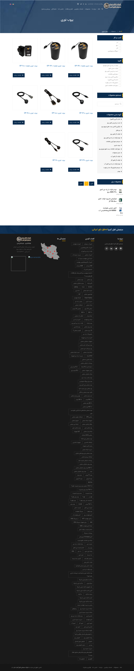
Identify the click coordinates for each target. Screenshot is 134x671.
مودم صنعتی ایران (76, 428)
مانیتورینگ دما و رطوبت (111, 83)
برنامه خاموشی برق (88, 638)
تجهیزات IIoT (77, 432)
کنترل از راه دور (76, 320)
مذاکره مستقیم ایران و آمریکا (85, 580)
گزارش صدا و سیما (76, 559)
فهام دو (90, 497)
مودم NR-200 (89, 400)
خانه (99, 9)
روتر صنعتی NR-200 (87, 407)
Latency (76, 287)
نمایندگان (53, 9)
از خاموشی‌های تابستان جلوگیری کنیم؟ (83, 634)
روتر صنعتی (89, 280)
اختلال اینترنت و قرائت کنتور (85, 530)
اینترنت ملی (89, 544)
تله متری (77, 291)
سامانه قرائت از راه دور (78, 544)
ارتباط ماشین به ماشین (87, 360)
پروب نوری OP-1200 (30, 113)
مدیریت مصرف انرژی (77, 620)
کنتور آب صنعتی (88, 255)
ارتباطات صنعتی (79, 305)
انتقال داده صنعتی (79, 316)
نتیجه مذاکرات (88, 594)
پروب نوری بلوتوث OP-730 (56, 66)
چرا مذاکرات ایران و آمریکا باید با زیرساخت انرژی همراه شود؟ (81, 574)
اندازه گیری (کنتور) (113, 80)
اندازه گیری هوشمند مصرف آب (85, 259)
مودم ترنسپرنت (88, 493)
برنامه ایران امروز (88, 551)
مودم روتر (79, 475)
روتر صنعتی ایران (88, 428)
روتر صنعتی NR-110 (87, 403)
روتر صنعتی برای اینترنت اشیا (85, 389)
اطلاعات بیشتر (73, 75)
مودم (119, 171)
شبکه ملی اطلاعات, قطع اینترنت (84, 540)
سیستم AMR (80, 266)
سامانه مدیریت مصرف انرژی (85, 612)
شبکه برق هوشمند (88, 320)
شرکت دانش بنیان (88, 562)
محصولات (87, 9)
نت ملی (79, 551)
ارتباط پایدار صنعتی (87, 352)
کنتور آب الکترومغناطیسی (86, 248)
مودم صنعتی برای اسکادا (86, 439)
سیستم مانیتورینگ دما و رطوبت (111, 168)
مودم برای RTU (74, 370)
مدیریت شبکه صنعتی (87, 450)
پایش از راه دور (78, 301)
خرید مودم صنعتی (88, 396)
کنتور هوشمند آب (76, 515)
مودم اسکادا (89, 323)
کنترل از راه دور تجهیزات (86, 338)
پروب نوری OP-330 (86, 160)
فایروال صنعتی (75, 421)
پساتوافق (74, 609)
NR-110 (83, 312)
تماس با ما (61, 9)
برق (117, 45)
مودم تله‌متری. (77, 327)
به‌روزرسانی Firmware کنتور (85, 537)
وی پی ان (90, 548)
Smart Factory (88, 298)
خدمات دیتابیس (78, 9)
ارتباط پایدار (89, 316)
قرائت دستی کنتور (113, 68)
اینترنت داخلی (77, 508)
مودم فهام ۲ (89, 511)
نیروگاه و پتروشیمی (113, 51)
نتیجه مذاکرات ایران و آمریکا (85, 601)
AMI (91, 522)
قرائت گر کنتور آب (115, 156)
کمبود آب (73, 623)
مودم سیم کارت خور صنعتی (86, 345)
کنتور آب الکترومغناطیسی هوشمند (84, 262)
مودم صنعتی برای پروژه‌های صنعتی (84, 453)
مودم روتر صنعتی (88, 327)
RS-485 (90, 482)
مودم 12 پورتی (79, 479)
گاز (117, 48)
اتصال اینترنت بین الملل (78, 548)
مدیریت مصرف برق (87, 649)
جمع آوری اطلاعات (113, 74)
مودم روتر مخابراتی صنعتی (80, 471)
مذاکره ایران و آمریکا (78, 583)
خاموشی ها (82, 659)
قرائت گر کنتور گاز (115, 160)
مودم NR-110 (79, 400)
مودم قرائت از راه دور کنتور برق (112, 138)
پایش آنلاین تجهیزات (87, 446)
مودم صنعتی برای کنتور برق (86, 385)
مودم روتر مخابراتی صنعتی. (86, 464)
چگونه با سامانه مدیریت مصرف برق (84, 631)
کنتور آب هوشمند (77, 244)
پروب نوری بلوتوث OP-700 (28, 66)
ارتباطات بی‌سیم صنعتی (87, 457)
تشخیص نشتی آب (88, 269)
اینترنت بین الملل (88, 508)
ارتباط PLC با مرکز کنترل (86, 367)
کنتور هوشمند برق (88, 515)
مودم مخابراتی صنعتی (78, 283)
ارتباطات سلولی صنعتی (77, 417)
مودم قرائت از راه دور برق (77, 616)
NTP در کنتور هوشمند (87, 519)
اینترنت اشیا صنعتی (87, 291)
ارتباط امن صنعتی (74, 424)
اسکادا (83, 287)
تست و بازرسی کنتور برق (111, 71)
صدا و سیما (89, 555)
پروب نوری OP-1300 (86, 113)
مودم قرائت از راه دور (87, 570)
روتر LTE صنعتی (88, 309)
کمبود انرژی (89, 623)
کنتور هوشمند (89, 620)
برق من (90, 645)
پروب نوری (117, 145)
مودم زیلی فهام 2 (75, 497)
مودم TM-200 (89, 504)
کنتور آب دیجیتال (88, 244)
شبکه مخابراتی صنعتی (87, 374)
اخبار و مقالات (69, 9)
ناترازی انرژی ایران (88, 627)
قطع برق (90, 659)
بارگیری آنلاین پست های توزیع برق (110, 127)
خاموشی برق (77, 638)
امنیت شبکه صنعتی (75, 352)
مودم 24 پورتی (88, 475)
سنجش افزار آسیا (88, 559)
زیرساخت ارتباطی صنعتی (86, 363)
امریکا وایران (89, 583)
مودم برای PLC (74, 367)
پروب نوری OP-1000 (58, 113)
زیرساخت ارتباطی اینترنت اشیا (85, 461)
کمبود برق (78, 627)
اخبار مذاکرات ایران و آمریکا (86, 598)
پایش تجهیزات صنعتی (87, 370)
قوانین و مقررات (87, 667)
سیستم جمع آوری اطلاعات (113, 142)
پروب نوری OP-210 (58, 160)
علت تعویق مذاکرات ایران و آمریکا (84, 587)
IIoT (79, 294)
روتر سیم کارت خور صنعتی (86, 349)
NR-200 (90, 312)
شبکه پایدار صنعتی (87, 432)
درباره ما (94, 9)
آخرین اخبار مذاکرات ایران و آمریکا (84, 591)
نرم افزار (118, 130)
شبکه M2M (89, 356)
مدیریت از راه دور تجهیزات (77, 356)
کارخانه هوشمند (77, 298)
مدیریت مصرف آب (76, 255)
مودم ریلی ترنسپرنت (77, 493)
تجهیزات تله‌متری (77, 442)
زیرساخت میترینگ (88, 533)
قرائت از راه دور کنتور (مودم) (110, 66)
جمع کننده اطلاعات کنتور (111, 86)
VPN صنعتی (89, 417)
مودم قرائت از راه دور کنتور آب (112, 164)
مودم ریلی (72, 504)
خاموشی (90, 641)
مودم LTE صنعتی (76, 309)
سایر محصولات (116, 153)
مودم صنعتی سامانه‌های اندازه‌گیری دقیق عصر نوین (81, 411)
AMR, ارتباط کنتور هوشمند (86, 526)
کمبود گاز (81, 623)
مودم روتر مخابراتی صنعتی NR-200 (84, 468)
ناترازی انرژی (89, 616)
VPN (73, 551)
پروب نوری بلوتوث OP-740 (84, 66)
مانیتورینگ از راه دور (87, 334)
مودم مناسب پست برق (87, 378)
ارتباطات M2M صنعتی (87, 435)
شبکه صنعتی (89, 305)
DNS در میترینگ (74, 519)
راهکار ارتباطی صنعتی (87, 424)
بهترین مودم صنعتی (75, 396)
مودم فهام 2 (73, 501)
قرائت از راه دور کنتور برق (77, 323)
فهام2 (83, 497)
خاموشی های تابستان (80, 641)
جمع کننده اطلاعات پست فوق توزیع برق (109, 149)
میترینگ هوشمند (79, 511)
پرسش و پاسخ (46, 9)
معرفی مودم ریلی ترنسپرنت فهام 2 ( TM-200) (81, 486)
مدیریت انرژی (89, 301)
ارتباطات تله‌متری (88, 442)
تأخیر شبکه (89, 283)
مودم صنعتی (80, 280)
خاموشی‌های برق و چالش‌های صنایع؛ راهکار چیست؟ (82, 653)
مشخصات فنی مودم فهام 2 (85, 501)
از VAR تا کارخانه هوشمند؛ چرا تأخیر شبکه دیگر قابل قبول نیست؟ (81, 274)
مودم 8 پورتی (89, 479)
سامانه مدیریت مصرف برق (86, 609)
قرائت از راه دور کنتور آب (86, 251)
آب (117, 43)
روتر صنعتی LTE (88, 331)
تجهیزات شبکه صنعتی (87, 421)
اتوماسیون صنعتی (88, 294)
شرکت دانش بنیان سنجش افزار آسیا (84, 566)
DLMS (80, 504)
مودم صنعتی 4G (77, 331)
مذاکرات (80, 594)
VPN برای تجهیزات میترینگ (80, 522)
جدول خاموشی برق (81, 645)
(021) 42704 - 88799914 (94, 4)
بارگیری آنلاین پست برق (111, 77)
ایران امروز (81, 555)
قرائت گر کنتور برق (115, 134)
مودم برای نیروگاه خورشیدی (85, 381)
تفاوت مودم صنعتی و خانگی (85, 392)
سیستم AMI (89, 266)
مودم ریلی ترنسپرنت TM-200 (85, 490)
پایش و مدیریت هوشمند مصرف (84, 605)
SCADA (90, 287)
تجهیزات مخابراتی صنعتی (86, 341)
